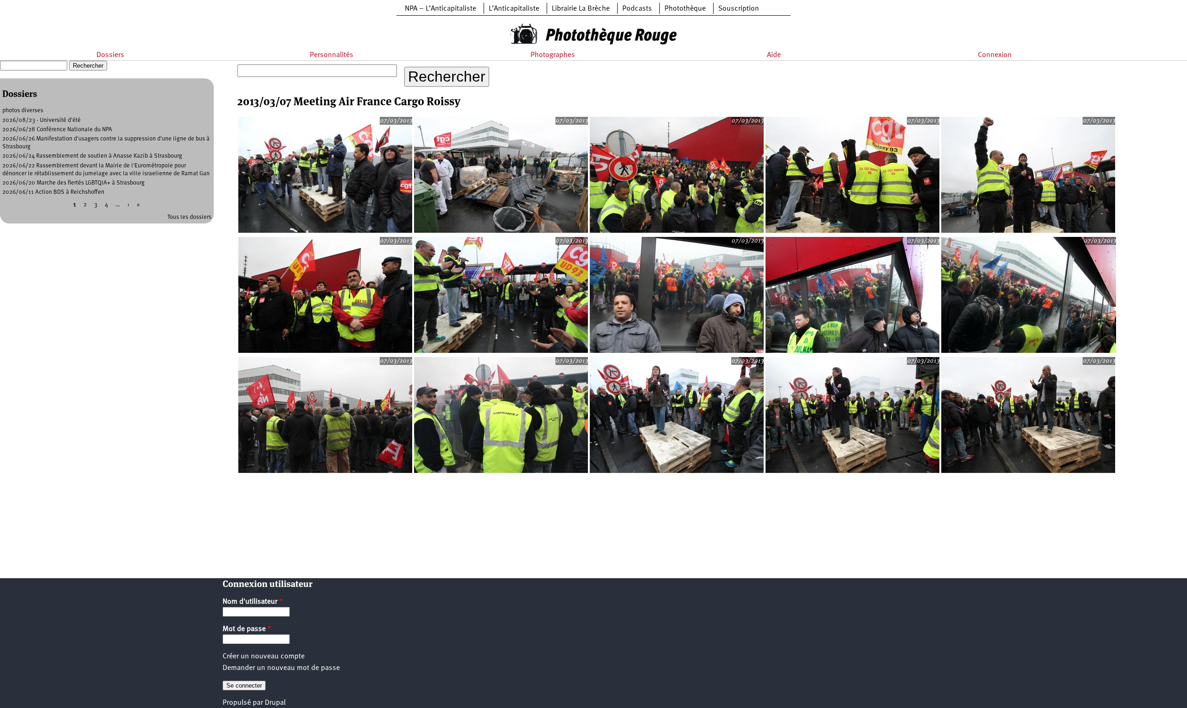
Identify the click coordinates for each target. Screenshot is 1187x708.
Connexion (995, 55)
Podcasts (637, 9)
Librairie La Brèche (581, 9)
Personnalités (331, 55)
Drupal (275, 703)
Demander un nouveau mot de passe (281, 668)
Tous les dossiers (189, 217)
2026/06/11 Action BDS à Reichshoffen (53, 192)
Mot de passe (247, 629)
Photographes (552, 55)
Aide (774, 55)
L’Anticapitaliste (514, 9)
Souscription (738, 9)
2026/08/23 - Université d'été (41, 120)
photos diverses (22, 111)
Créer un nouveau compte (264, 656)
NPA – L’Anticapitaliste (440, 9)
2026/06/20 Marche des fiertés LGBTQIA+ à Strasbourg (73, 183)
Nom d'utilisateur (253, 602)
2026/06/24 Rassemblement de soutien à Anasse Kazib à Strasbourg (92, 156)
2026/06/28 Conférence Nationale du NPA (57, 130)
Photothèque (685, 9)
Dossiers (110, 55)
